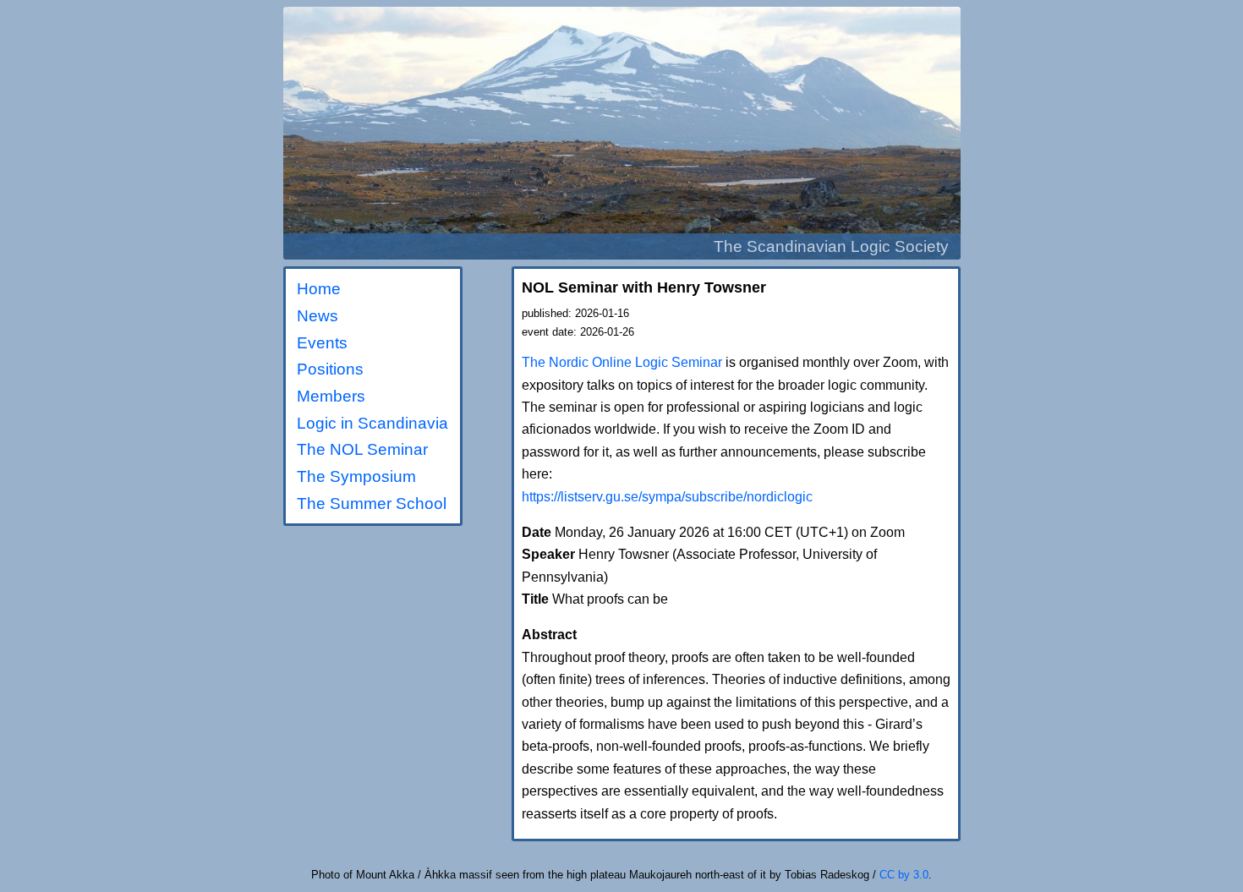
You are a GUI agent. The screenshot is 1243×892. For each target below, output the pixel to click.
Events (322, 343)
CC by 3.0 (903, 874)
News (317, 316)
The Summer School (371, 503)
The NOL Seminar (362, 449)
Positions (330, 369)
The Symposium (356, 476)
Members (331, 396)
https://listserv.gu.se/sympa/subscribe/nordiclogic (667, 497)
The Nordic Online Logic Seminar (622, 362)
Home (319, 289)
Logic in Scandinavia (372, 423)
